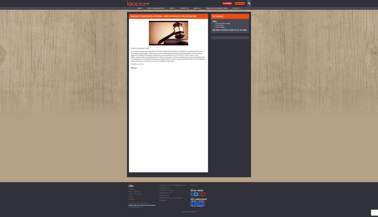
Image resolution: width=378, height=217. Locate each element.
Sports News (220, 27)
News (139, 8)
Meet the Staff (135, 194)
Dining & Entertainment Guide (216, 8)
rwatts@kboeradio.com (135, 207)
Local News (140, 64)
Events (171, 8)
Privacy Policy (165, 193)
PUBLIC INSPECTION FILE (138, 203)
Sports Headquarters (155, 8)
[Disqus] (168, 94)
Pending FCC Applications (170, 198)
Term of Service (166, 190)
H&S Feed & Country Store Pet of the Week (229, 30)
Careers (163, 200)
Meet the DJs (134, 192)
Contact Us (184, 8)
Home (130, 189)
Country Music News (222, 23)
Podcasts (235, 8)
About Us (197, 8)
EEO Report (164, 195)
